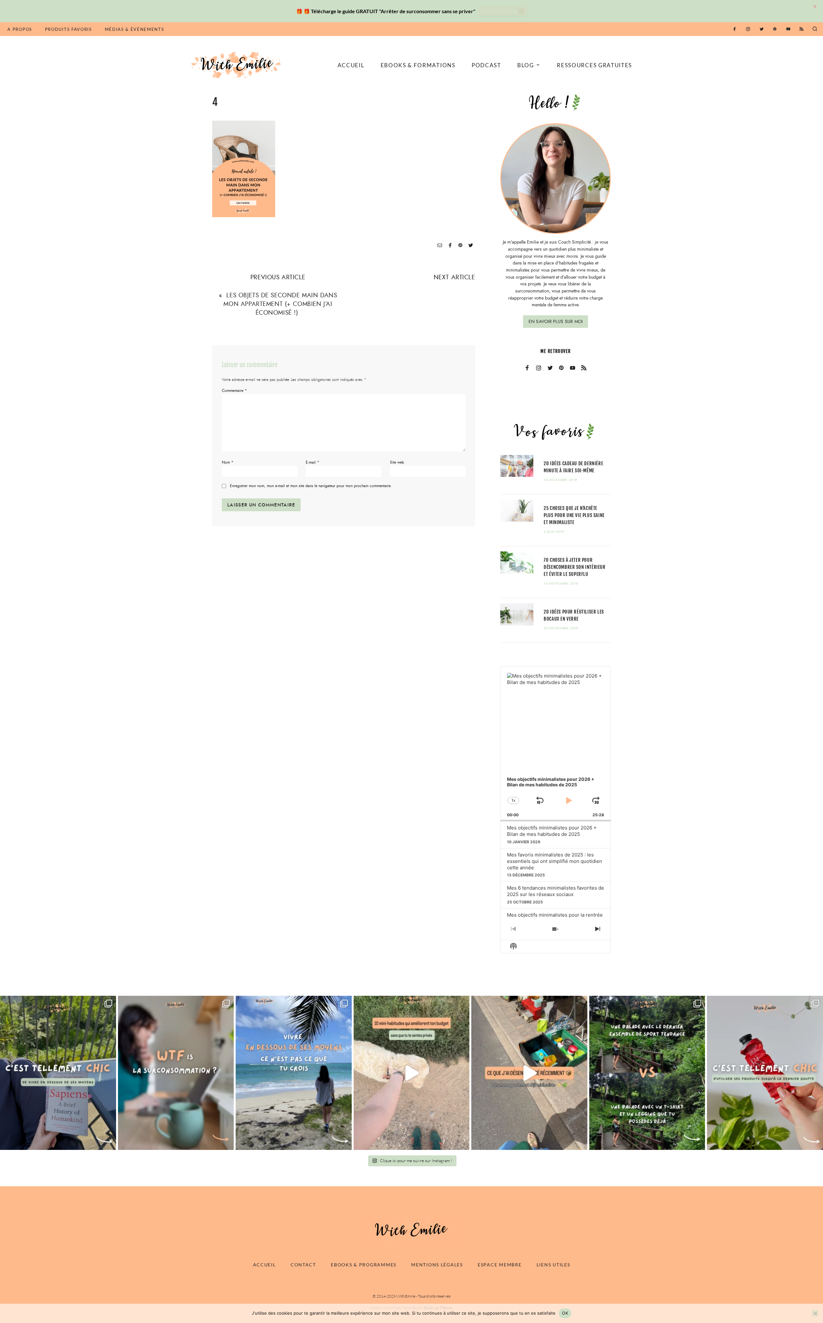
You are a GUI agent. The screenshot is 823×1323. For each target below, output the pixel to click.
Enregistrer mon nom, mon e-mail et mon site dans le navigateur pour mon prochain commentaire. (311, 486)
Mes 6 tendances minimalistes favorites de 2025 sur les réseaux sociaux (555, 891)
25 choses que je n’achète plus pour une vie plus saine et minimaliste (574, 515)
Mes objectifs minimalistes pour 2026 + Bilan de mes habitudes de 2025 (552, 831)
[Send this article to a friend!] (440, 246)
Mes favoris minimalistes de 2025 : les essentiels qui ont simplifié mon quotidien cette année (554, 861)
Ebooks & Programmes (363, 1264)
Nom (227, 462)
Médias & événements (134, 29)
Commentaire (234, 390)
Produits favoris (68, 29)
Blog (525, 65)
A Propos (19, 29)
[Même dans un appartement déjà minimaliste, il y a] (529, 1073)
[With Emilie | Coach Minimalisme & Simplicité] (237, 64)
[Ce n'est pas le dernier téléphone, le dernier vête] (647, 1073)
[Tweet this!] (470, 246)
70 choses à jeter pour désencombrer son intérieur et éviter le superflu (574, 567)
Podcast (486, 65)
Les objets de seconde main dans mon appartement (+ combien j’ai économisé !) (280, 304)
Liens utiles (553, 1264)
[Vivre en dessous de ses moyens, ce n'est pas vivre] (294, 1073)
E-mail (312, 462)
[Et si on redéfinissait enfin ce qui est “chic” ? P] (58, 1073)
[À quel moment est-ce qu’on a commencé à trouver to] (176, 1073)
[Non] (815, 1313)
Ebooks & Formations (418, 65)
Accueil (351, 65)
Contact (303, 1264)
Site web (397, 462)
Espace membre (499, 1264)
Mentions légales (437, 1264)
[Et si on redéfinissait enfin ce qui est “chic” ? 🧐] (765, 1073)
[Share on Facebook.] (450, 246)
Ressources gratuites (594, 65)
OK (565, 1313)
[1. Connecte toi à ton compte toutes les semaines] (412, 1073)
